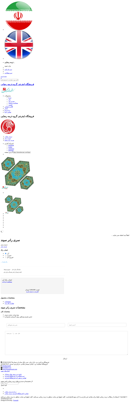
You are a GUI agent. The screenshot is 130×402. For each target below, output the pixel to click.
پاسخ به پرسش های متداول (13, 374)
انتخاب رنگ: (8, 280)
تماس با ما (8, 112)
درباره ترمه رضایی (10, 392)
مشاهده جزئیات (7, 282)
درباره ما (7, 110)
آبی (8, 253)
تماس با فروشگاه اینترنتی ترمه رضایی (16, 393)
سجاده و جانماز (13, 103)
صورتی (9, 255)
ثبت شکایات (8, 73)
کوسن (10, 105)
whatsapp (11, 149)
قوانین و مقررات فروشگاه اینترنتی (15, 378)
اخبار (6, 108)
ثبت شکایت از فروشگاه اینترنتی (14, 376)
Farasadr (15, 400)
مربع (9, 97)
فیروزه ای (10, 257)
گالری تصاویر (9, 107)
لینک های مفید (5, 371)
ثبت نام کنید (8, 69)
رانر (9, 99)
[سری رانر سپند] (14, 213)
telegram (11, 150)
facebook (11, 145)
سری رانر (11, 101)
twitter (10, 147)
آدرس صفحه (9, 152)
